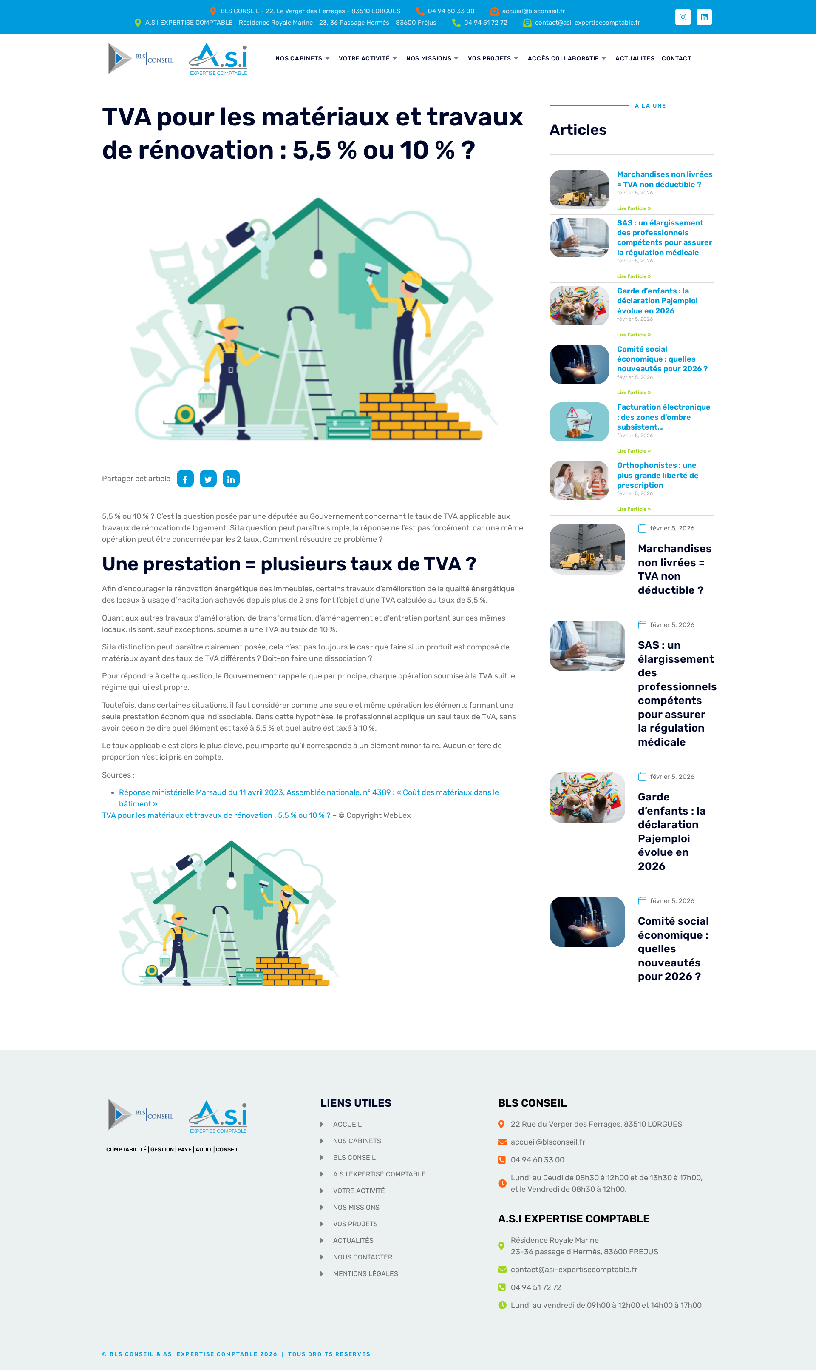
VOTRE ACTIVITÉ (364, 58)
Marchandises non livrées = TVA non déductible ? (665, 179)
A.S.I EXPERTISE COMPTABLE (574, 1219)
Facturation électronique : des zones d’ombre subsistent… (664, 417)
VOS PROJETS (489, 58)
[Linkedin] (704, 17)
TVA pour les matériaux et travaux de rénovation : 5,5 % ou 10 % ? (217, 815)
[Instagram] (683, 17)
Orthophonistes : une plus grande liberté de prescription (658, 475)
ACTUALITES (635, 58)
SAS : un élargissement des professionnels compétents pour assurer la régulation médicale (664, 237)
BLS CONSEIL (532, 1103)
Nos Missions (428, 58)
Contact (676, 58)
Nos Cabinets (298, 58)
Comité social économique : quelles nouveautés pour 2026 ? (662, 359)
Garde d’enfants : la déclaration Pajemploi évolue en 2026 (657, 301)
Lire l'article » (634, 208)
